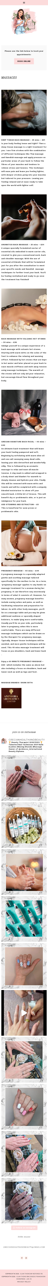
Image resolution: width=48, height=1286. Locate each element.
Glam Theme (21, 1276)
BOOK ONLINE (24, 61)
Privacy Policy (24, 1282)
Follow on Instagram (26, 1228)
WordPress (20, 1279)
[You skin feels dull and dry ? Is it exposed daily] (24, 872)
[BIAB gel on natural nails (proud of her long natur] (24, 966)
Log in (29, 1279)
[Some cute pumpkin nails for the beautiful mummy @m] (24, 778)
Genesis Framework (37, 1276)
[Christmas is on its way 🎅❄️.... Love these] (24, 1200)
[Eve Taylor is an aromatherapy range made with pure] (24, 825)
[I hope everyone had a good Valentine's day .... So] (24, 1060)
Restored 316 (38, 1273)
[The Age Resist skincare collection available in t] (24, 919)
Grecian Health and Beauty (24, 21)
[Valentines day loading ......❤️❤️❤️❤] (24, 1154)
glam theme (25, 1273)
